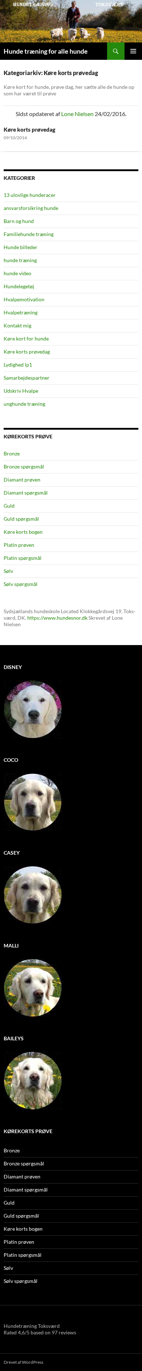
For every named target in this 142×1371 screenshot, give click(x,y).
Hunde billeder (21, 247)
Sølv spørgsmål (21, 584)
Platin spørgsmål (23, 558)
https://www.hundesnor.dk (57, 618)
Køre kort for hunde (26, 338)
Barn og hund (19, 221)
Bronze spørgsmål (24, 466)
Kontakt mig (17, 325)
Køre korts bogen (23, 532)
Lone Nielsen (77, 113)
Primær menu (133, 51)
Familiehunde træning (29, 234)
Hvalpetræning (21, 312)
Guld (9, 506)
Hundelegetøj (19, 286)
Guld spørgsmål (21, 519)
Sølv (8, 571)
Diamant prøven (22, 479)
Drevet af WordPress (23, 1362)
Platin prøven (19, 545)
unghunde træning (24, 404)
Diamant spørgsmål (26, 493)
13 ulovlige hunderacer (30, 195)
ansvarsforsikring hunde (31, 208)
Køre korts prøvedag (29, 129)
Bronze (12, 453)
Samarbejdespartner (27, 378)
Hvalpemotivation (24, 299)
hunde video (17, 273)
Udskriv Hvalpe (21, 391)
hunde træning (20, 260)
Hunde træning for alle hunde (46, 51)
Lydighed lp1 (18, 365)
